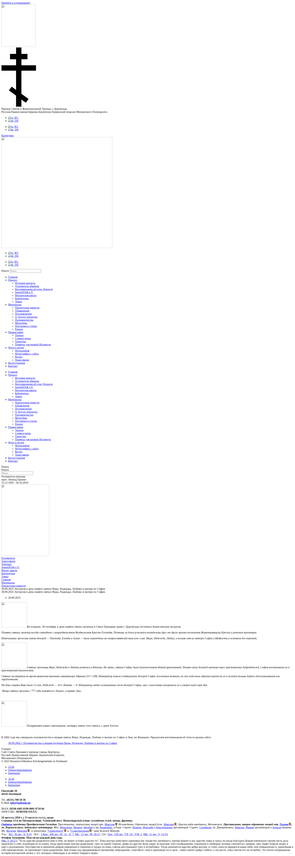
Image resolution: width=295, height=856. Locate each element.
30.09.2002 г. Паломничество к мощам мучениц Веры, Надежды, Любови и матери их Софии (62, 743)
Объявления (22, 310)
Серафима (205, 827)
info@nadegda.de (20, 802)
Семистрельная (80, 830)
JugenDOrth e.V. (24, 292)
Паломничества (24, 320)
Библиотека (22, 298)
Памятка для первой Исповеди (33, 344)
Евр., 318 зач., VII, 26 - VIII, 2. (125, 834)
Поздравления (23, 313)
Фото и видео (16, 347)
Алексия (276, 827)
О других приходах (26, 316)
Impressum (14, 773)
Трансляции (22, 359)
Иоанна (136, 827)
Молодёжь (21, 323)
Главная (12, 276)
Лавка (18, 301)
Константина (164, 827)
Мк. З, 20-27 (9, 840)
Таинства (20, 341)
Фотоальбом (22, 350)
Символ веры (23, 338)
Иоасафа (148, 827)
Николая (239, 827)
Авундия (88, 827)
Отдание (6, 824)
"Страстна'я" (55, 830)
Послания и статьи (26, 326)
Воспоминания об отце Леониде (34, 289)
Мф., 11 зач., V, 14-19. (155, 834)
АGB (11, 767)
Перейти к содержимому (15, 2)
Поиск (5, 270)
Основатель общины (27, 286)
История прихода (25, 283)
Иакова (250, 827)
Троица (19, 335)
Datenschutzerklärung (20, 770)
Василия (11, 830)
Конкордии (106, 827)
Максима (109, 824)
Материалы (15, 304)
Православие (15, 332)
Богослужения (16, 363)
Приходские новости (27, 307)
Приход (12, 280)
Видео (18, 356)
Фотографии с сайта (27, 353)
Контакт (13, 366)
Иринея (77, 827)
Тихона (283, 824)
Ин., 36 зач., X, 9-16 (20, 834)
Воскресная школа (25, 295)
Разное (19, 329)
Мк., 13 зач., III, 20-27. (88, 834)
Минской (22, 830)
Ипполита (66, 827)
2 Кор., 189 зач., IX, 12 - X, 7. (57, 834)
